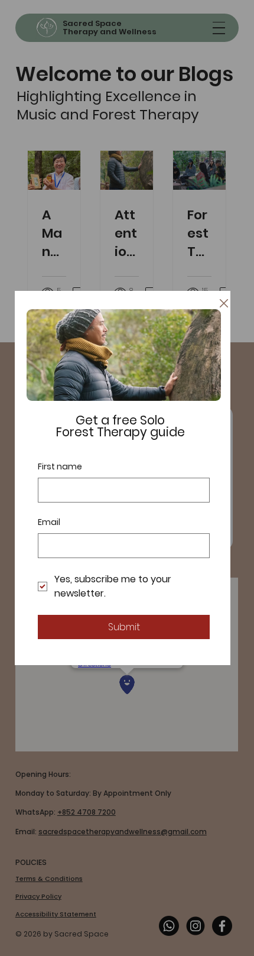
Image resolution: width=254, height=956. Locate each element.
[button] (224, 304)
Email (49, 522)
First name (60, 466)
